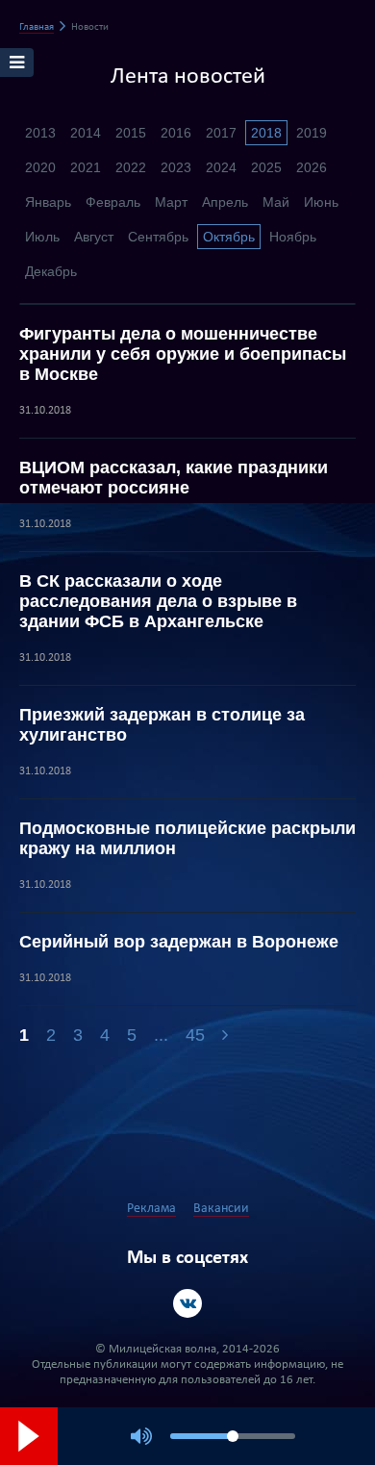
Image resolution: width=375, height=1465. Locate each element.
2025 (266, 167)
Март (171, 202)
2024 (221, 167)
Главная (36, 27)
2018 (266, 132)
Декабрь (51, 271)
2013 (40, 132)
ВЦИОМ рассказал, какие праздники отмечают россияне (173, 477)
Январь (48, 202)
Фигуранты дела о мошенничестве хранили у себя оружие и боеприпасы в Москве (182, 354)
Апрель (225, 202)
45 (195, 1035)
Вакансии (221, 1208)
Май (275, 202)
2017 (221, 132)
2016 (176, 132)
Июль (42, 236)
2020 (40, 167)
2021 (85, 167)
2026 (311, 167)
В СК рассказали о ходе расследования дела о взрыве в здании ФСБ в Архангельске (158, 601)
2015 (130, 132)
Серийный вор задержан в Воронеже (178, 941)
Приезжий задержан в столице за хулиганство (162, 725)
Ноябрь (292, 236)
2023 (176, 167)
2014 (85, 132)
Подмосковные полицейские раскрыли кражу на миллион (187, 838)
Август (93, 236)
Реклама (151, 1208)
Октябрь (229, 236)
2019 (311, 132)
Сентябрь (158, 236)
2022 (130, 167)
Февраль (113, 202)
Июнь (321, 202)
